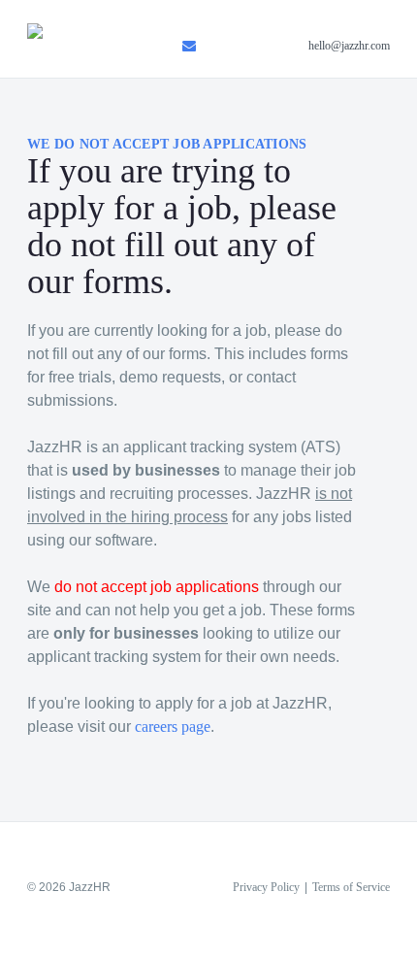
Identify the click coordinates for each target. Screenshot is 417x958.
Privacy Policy (266, 887)
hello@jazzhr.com (349, 45)
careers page (172, 726)
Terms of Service (351, 887)
